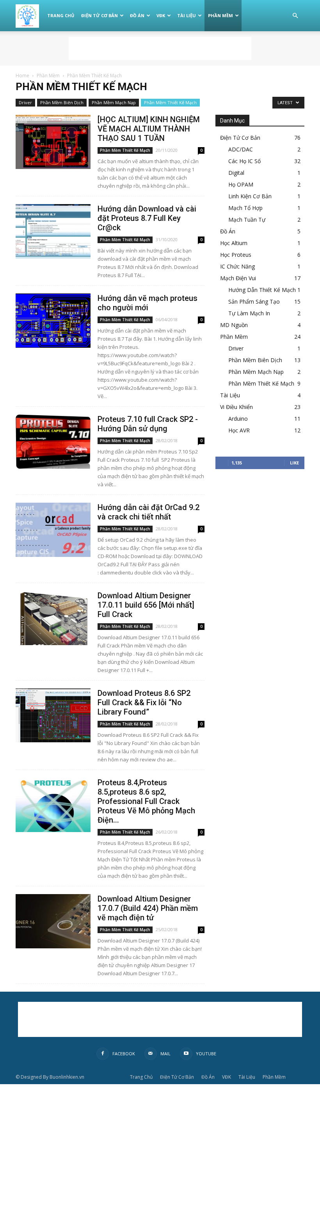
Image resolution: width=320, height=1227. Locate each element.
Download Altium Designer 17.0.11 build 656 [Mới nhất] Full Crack (146, 605)
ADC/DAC (240, 149)
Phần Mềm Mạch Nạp (114, 102)
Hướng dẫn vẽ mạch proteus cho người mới (147, 302)
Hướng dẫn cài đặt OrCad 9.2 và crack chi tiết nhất (148, 512)
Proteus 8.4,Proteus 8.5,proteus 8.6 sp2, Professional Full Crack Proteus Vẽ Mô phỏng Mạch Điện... (146, 801)
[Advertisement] (160, 48)
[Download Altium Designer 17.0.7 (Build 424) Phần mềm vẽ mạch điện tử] (53, 921)
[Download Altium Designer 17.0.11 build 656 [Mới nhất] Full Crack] (53, 618)
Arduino (238, 418)
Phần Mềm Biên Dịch (62, 102)
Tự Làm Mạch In (249, 313)
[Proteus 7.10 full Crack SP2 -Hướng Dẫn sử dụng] (53, 441)
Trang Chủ (60, 15)
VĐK (160, 15)
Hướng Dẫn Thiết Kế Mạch (262, 289)
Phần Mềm (220, 15)
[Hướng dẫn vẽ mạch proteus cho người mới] (53, 320)
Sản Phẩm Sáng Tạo (254, 301)
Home (22, 75)
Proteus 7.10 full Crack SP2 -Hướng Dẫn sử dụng (148, 423)
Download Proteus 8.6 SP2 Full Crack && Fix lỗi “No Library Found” (144, 702)
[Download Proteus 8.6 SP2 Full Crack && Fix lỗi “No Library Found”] (53, 715)
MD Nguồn (234, 325)
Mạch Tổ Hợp (245, 208)
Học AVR (239, 430)
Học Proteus (235, 254)
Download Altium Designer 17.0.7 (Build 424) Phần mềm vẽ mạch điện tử (148, 908)
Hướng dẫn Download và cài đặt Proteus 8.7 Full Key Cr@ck (147, 218)
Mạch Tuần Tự (246, 219)
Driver (25, 102)
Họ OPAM (240, 184)
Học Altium (233, 243)
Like (294, 463)
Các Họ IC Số (244, 161)
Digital (236, 172)
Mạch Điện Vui (238, 278)
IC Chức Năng (237, 266)
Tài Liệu (186, 15)
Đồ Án (137, 15)
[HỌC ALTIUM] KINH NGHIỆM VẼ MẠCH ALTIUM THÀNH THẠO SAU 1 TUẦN (149, 129)
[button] (295, 16)
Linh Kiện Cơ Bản (250, 196)
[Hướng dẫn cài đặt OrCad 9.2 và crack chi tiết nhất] (53, 530)
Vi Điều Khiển (236, 407)
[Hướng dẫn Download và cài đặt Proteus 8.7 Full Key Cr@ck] (53, 231)
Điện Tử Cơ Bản (99, 15)
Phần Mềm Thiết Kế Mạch (170, 102)
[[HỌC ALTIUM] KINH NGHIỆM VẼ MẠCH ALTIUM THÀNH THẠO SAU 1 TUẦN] (53, 142)
